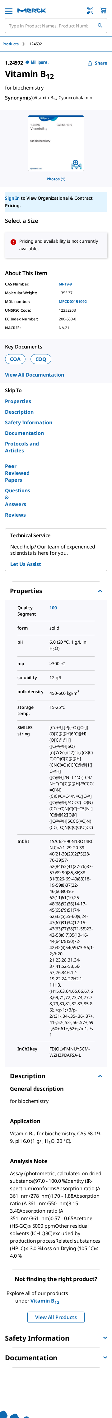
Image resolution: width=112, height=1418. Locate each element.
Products (10, 43)
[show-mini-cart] (103, 11)
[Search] (100, 26)
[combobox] (56, 25)
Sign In (12, 198)
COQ (41, 359)
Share (101, 63)
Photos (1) (56, 179)
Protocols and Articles (22, 447)
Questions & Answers (17, 497)
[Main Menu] (8, 10)
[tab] (15, 44)
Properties (18, 401)
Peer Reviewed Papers (17, 473)
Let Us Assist (25, 564)
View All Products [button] (56, 1317)
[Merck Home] (31, 10)
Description (19, 411)
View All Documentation (34, 375)
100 (53, 608)
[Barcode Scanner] (90, 10)
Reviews (15, 514)
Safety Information (28, 422)
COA (15, 359)
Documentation (24, 433)
